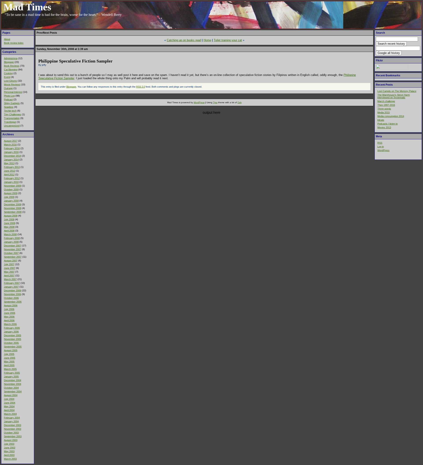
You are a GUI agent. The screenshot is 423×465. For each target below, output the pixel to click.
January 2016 (11, 152)
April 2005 (9, 365)
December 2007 (12, 245)
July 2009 (9, 197)
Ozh (239, 102)
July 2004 (9, 399)
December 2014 (12, 155)
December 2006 (12, 290)
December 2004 (12, 380)
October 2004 (11, 387)
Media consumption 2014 (390, 116)
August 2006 (10, 305)
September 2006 (13, 301)
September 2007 (13, 256)
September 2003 (13, 436)
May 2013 (9, 163)
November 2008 (12, 208)
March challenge (386, 101)
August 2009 (10, 193)
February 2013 (12, 167)
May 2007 (9, 271)
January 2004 (11, 421)
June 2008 (9, 223)
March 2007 (10, 279)
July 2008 (9, 219)
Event (7, 77)
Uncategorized (12, 125)
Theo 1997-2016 (386, 105)
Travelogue (10, 122)
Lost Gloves (10, 80)
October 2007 (11, 253)
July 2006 (9, 309)
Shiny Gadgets (12, 103)
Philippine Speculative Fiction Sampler (75, 61)
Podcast (8, 99)
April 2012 (9, 174)
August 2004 (10, 395)
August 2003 (10, 440)
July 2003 (9, 444)
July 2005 (9, 354)
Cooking (8, 73)
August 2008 (10, 215)
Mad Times (27, 7)
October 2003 (11, 432)
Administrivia (10, 58)
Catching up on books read (184, 40)
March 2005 (10, 369)
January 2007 (11, 286)
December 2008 (12, 204)
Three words (384, 108)
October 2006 (11, 298)
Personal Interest (13, 92)
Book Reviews (11, 65)
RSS (379, 143)
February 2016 (12, 148)
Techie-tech (10, 110)
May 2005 (9, 361)
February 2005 (12, 372)
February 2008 (12, 238)
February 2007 (12, 283)
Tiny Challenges (12, 114)
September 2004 (13, 391)
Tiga (215, 102)
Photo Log (9, 95)
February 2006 (12, 328)
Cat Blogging (10, 69)
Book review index (14, 43)
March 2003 (10, 459)
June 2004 (9, 402)
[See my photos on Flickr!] (392, 69)
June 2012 (9, 170)
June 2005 (9, 358)
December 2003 (12, 425)
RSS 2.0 (140, 86)
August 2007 (10, 260)
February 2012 (12, 178)
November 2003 (12, 429)
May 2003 (9, 451)
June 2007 (9, 268)
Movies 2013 (384, 127)
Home (207, 40)
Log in (380, 146)
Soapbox (8, 107)
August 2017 (10, 141)
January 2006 (11, 331)
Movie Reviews (12, 84)
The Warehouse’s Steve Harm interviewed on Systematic (393, 96)
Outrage (8, 88)
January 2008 (11, 242)
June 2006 (9, 313)
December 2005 (12, 335)
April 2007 (9, 275)
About (7, 39)
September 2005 (13, 346)
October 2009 (11, 189)
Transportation (12, 118)
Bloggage (9, 62)
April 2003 (9, 455)
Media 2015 (383, 112)
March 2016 (10, 144)
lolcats (380, 120)
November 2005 (12, 339)
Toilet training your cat (228, 40)
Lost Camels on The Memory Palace (396, 91)
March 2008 (10, 234)
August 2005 (10, 350)
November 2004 (12, 384)
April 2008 (9, 230)
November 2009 (12, 185)
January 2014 (11, 159)
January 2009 (11, 200)
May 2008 (9, 227)
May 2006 (9, 316)
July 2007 (9, 264)
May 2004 (9, 406)
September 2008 (13, 212)
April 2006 (9, 320)
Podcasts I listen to (387, 123)
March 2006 (10, 324)
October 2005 (11, 343)
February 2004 (12, 417)
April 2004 (9, 410)
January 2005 (11, 376)
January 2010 (11, 182)
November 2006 (12, 294)
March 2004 (10, 414)
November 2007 (12, 249)
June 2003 (9, 447)
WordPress (383, 150)
